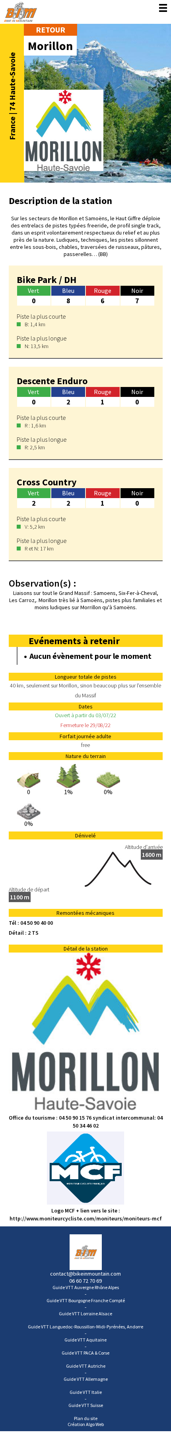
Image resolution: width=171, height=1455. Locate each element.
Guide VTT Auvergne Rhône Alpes (85, 1287)
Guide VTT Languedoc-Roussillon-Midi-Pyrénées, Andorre (85, 1327)
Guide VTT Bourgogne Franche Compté (86, 1300)
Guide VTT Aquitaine (85, 1340)
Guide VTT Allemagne (86, 1379)
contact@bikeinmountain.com (85, 1273)
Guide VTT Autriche (85, 1366)
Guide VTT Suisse (85, 1405)
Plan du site (85, 1418)
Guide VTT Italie (86, 1392)
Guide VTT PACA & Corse (85, 1353)
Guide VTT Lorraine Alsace (85, 1313)
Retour (50, 30)
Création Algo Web (86, 1424)
